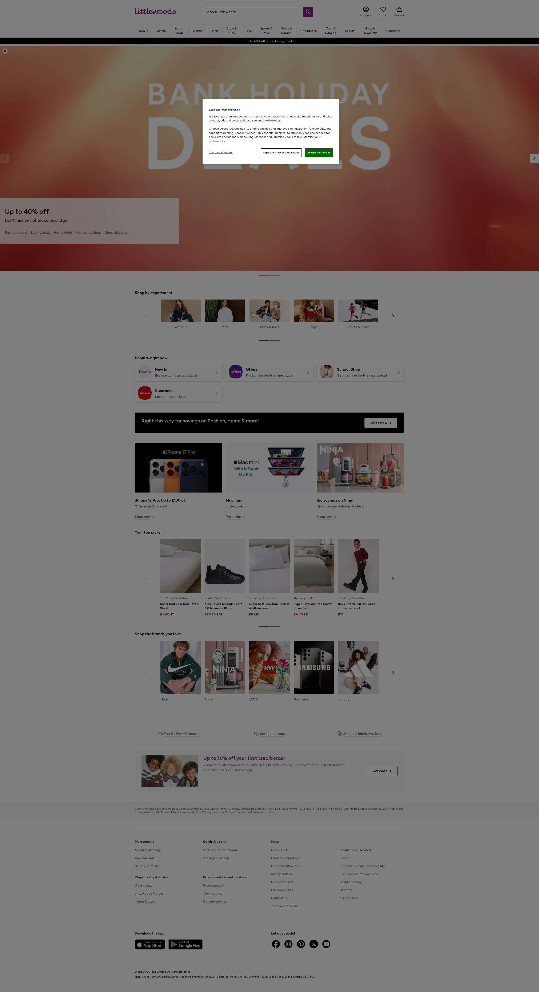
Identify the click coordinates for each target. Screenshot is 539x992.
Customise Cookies (221, 152)
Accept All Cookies (318, 152)
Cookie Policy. (272, 121)
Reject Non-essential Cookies (281, 152)
